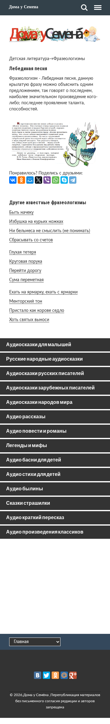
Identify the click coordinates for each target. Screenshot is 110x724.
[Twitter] (46, 675)
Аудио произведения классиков (44, 532)
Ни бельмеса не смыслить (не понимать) (49, 231)
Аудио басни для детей (33, 460)
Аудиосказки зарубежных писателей (50, 388)
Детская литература (29, 59)
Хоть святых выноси (29, 320)
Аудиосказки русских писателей (45, 374)
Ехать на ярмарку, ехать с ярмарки (43, 292)
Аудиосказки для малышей (38, 345)
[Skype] (64, 180)
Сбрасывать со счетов (31, 240)
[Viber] (47, 180)
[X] (38, 180)
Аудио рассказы (26, 417)
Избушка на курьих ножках (36, 222)
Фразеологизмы (69, 59)
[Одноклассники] (21, 180)
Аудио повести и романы (36, 431)
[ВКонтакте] (12, 180)
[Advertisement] (55, 587)
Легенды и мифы (26, 446)
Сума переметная (26, 280)
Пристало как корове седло (36, 310)
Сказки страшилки (28, 503)
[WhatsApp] (55, 180)
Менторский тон (25, 301)
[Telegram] (72, 180)
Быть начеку (21, 212)
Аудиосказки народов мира (39, 402)
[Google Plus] (73, 675)
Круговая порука (25, 261)
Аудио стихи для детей (33, 474)
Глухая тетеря (22, 252)
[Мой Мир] (30, 180)
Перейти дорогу (25, 271)
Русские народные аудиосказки (44, 359)
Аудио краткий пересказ (35, 518)
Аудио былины (24, 489)
